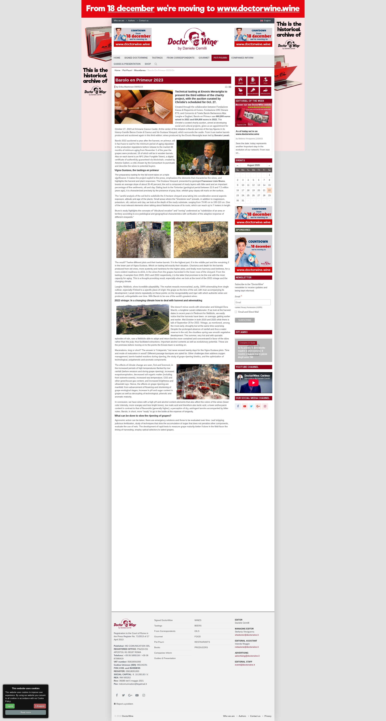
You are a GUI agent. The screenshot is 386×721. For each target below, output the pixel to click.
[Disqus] (172, 487)
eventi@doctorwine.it (245, 665)
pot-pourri (127, 70)
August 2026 (253, 165)
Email (238, 296)
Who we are (119, 20)
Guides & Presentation (127, 64)
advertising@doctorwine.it (247, 656)
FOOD (198, 636)
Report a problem (124, 704)
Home (117, 70)
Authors (131, 20)
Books (157, 647)
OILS (197, 631)
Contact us (144, 20)
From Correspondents (180, 57)
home (117, 57)
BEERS (198, 625)
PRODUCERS (201, 647)
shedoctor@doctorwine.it (247, 635)
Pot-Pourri (220, 57)
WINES (198, 620)
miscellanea (140, 70)
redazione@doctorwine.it (247, 647)
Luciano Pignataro (247, 346)
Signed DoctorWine (136, 57)
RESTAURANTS (202, 642)
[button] (265, 20)
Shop (148, 64)
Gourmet (204, 57)
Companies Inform (242, 57)
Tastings (157, 57)
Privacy (267, 716)
